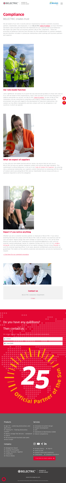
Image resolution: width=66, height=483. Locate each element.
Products (7, 422)
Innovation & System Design (44, 426)
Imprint (50, 448)
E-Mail (33, 298)
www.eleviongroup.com (33, 477)
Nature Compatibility (41, 434)
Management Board (12, 448)
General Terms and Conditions (44, 452)
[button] (61, 3)
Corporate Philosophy (12, 450)
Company (7, 444)
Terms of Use (39, 450)
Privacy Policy (39, 448)
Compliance (9, 454)
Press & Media (10, 456)
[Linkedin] (45, 444)
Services (36, 422)
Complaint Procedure (52, 454)
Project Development (41, 428)
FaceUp (56, 245)
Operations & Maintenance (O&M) (45, 432)
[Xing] (42, 444)
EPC (36, 430)
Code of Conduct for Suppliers (44, 167)
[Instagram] (34, 444)
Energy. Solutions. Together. (14, 452)
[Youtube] (38, 444)
